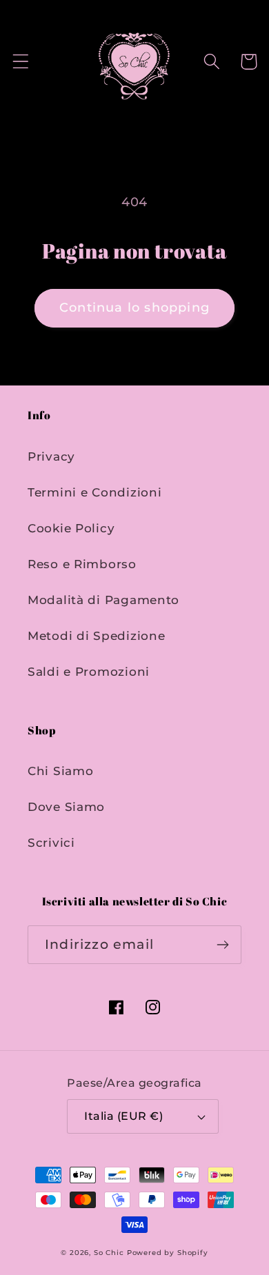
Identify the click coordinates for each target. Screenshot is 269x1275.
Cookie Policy (71, 528)
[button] (21, 61)
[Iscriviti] (222, 944)
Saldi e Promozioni (89, 672)
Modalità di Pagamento (103, 600)
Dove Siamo (66, 807)
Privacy (51, 456)
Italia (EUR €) (123, 1116)
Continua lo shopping (134, 307)
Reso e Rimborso (82, 564)
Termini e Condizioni (94, 492)
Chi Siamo (60, 771)
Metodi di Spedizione (96, 636)
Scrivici (51, 843)
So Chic (109, 1252)
